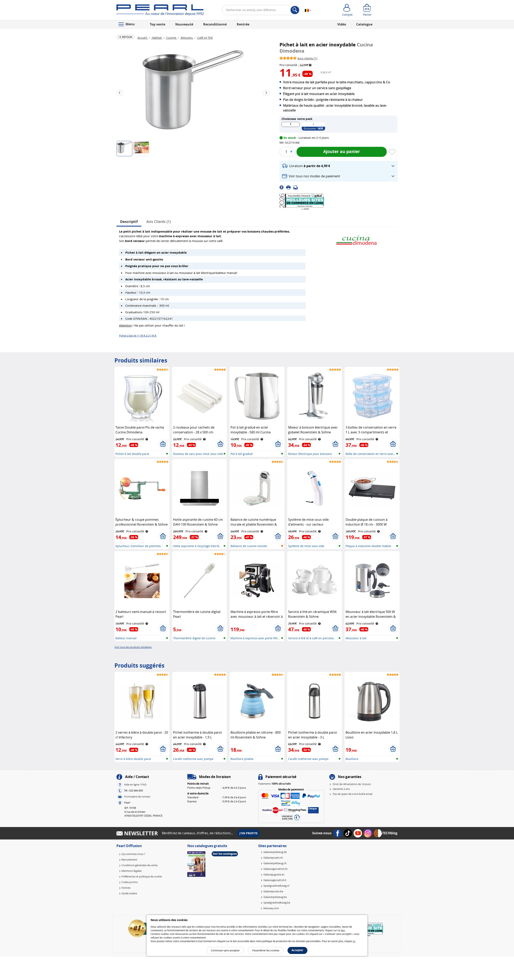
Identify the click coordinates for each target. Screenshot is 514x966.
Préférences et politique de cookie (141, 876)
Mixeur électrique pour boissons (310, 454)
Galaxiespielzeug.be (275, 897)
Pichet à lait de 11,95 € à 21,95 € (137, 335)
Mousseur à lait (356, 638)
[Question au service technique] (296, 187)
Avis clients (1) (158, 221)
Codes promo (129, 882)
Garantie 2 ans (341, 789)
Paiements (274, 783)
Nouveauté (184, 24)
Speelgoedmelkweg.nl (276, 885)
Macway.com (271, 908)
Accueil (143, 38)
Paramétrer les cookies (265, 950)
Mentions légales (131, 871)
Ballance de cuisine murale (248, 546)
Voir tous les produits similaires (133, 647)
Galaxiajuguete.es (273, 874)
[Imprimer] (289, 187)
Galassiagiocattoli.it (274, 880)
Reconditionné (215, 24)
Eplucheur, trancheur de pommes (138, 546)
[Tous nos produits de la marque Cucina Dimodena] (356, 238)
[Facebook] (282, 187)
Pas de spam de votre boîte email (352, 794)
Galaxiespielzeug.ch (275, 863)
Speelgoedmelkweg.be (276, 902)
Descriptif (129, 221)
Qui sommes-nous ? (133, 854)
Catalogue (364, 24)
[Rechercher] (295, 10)
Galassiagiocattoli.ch (275, 869)
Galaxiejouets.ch (273, 857)
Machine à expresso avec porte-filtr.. (254, 638)
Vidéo (341, 24)
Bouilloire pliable (241, 759)
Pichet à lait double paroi (132, 454)
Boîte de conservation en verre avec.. (370, 454)
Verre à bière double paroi (133, 759)
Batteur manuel (126, 638)
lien (343, 930)
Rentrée (243, 24)
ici (354, 941)
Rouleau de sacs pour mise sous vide (198, 454)
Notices (126, 887)
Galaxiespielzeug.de (275, 852)
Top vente (157, 24)
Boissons (187, 38)
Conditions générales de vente (139, 865)
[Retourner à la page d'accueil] (160, 11)
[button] (338, 166)
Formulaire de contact (137, 797)
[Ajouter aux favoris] (392, 152)
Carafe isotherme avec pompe (193, 759)
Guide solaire (129, 893)
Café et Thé (205, 38)
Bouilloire (352, 759)
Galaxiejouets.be (273, 891)
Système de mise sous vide (306, 546)
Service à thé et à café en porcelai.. (311, 638)
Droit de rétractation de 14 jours (352, 784)
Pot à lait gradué (241, 454)
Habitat (156, 38)
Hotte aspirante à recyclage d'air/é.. (197, 546)
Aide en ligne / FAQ (135, 784)
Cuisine (171, 38)
